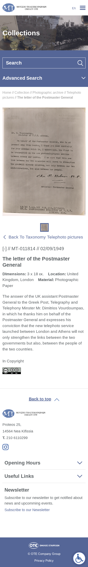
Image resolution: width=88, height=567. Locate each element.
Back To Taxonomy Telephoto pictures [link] (46, 237)
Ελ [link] (74, 8)
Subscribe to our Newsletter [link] (27, 510)
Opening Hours (22, 463)
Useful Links (19, 476)
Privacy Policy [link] (44, 560)
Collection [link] (22, 92)
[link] (79, 558)
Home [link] (6, 92)
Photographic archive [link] (48, 92)
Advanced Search (22, 78)
